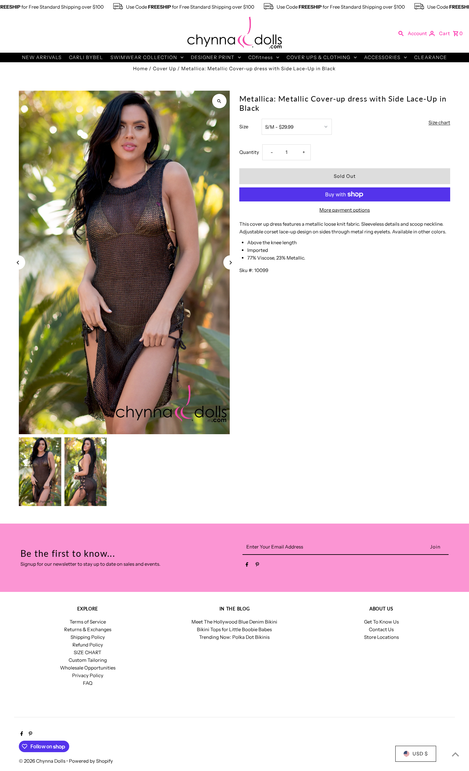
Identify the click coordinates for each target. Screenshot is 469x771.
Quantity (249, 152)
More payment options (344, 210)
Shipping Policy (88, 637)
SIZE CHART (87, 652)
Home (140, 68)
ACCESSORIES (382, 57)
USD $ (420, 754)
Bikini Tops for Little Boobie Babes (234, 629)
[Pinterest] (257, 566)
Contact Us (381, 629)
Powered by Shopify (91, 761)
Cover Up (164, 68)
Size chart (439, 122)
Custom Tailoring (88, 660)
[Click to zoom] (219, 101)
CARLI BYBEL (86, 57)
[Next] (230, 262)
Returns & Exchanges (87, 629)
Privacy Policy (87, 675)
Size (243, 127)
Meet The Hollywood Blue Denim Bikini (234, 622)
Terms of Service (88, 622)
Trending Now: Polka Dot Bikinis (234, 637)
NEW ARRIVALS (42, 57)
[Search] (401, 33)
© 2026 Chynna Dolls (42, 761)
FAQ (88, 683)
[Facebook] (247, 566)
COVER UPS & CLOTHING (318, 57)
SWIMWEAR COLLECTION (143, 57)
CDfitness (260, 57)
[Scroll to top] (455, 754)
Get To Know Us (381, 622)
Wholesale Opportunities (87, 668)
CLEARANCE (430, 57)
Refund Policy (87, 645)
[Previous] (18, 262)
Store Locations (381, 637)
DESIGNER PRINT (212, 57)
